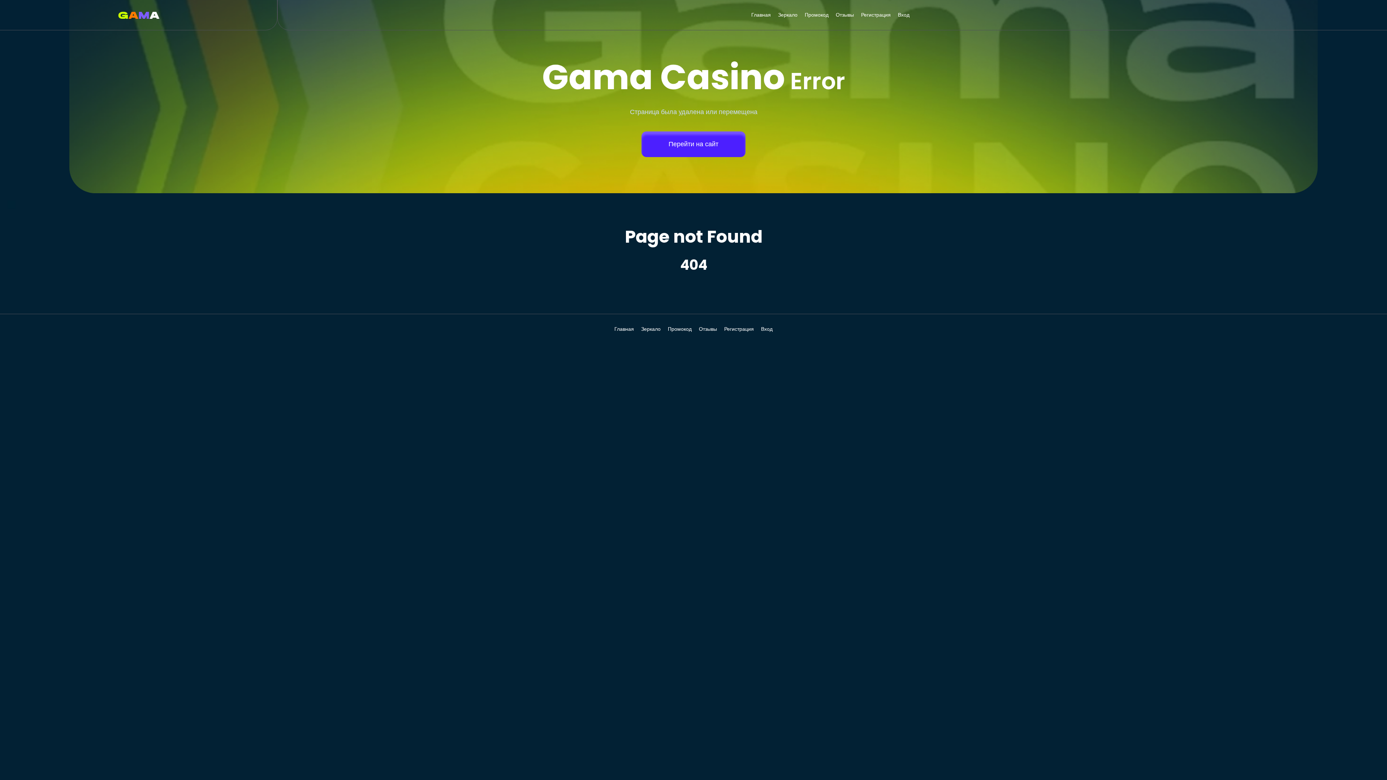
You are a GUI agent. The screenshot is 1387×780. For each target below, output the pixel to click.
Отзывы (845, 14)
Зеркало (788, 14)
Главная (761, 14)
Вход (903, 14)
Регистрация (876, 14)
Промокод (817, 14)
